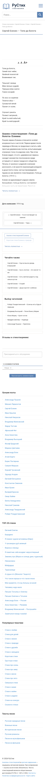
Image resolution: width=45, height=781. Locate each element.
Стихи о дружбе (11, 647)
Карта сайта (30, 776)
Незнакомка (10, 561)
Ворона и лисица (12, 548)
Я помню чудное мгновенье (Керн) (19, 539)
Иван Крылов (10, 413)
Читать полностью (10, 191)
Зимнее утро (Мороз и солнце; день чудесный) (24, 557)
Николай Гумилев (12, 505)
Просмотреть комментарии (23, 376)
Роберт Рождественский (15, 514)
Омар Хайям (10, 496)
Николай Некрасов (12, 417)
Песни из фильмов (12, 743)
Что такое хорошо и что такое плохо (20, 579)
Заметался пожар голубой (16, 614)
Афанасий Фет (11, 430)
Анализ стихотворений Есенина (17, 235)
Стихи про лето (11, 678)
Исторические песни (13, 730)
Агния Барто (10, 457)
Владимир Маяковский (14, 422)
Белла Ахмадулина (12, 501)
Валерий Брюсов (12, 492)
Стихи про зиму (11, 669)
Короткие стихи (11, 656)
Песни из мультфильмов (15, 739)
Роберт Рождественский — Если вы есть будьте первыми (24, 306)
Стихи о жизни (11, 639)
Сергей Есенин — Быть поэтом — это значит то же (24, 271)
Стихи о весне (10, 674)
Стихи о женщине (12, 652)
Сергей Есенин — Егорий (16, 284)
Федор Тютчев (11, 426)
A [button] (18, 63)
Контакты (32, 773)
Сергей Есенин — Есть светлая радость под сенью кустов (22, 278)
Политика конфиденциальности (13, 776)
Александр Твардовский (15, 510)
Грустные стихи (11, 661)
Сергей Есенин (11, 408)
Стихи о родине (11, 696)
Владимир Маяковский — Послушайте (20, 609)
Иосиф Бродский (12, 444)
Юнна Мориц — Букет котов (17, 315)
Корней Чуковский (12, 470)
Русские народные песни (15, 721)
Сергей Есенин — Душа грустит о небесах (22, 288)
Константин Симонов (13, 483)
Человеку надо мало (13, 587)
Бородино (9, 535)
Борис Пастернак (12, 461)
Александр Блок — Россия (15, 600)
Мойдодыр (9, 565)
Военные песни (11, 725)
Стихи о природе (11, 643)
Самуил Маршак (11, 466)
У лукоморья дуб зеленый (15, 543)
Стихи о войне (10, 691)
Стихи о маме (10, 687)
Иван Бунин (9, 488)
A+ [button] (25, 62)
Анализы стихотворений (11, 762)
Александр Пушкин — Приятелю (18, 324)
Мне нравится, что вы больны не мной (20, 583)
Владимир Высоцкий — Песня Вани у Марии (23, 311)
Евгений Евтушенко (13, 479)
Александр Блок (11, 452)
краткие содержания (28, 762)
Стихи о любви (11, 630)
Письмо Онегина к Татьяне (16, 596)
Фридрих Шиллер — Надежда (17, 320)
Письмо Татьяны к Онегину (16, 592)
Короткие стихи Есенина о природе (18, 240)
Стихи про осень (11, 665)
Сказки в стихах (11, 705)
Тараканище (10, 570)
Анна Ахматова (11, 435)
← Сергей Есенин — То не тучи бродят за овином (22, 216)
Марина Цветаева (12, 448)
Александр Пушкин (13, 400)
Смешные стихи (11, 683)
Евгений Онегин (11, 530)
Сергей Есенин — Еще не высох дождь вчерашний (20, 264)
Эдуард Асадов (11, 474)
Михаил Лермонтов (13, 404)
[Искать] (40, 15)
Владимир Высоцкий (13, 439)
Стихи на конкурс (12, 700)
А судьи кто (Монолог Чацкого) (18, 574)
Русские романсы (12, 734)
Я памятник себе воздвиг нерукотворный (22, 552)
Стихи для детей (11, 634)
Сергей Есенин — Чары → (23, 223)
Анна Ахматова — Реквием (16, 605)
